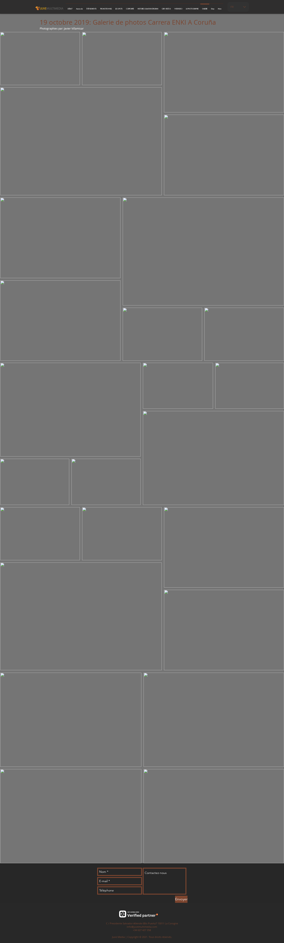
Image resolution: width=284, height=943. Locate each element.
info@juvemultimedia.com (142, 926)
